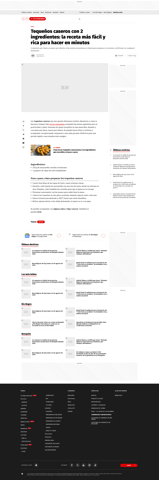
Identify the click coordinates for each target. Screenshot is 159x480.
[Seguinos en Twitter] (77, 465)
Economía (24, 412)
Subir (129, 465)
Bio (47, 398)
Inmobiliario (49, 440)
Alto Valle (71, 398)
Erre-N (24, 438)
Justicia (24, 405)
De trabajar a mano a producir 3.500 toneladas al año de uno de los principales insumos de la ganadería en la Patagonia (91, 353)
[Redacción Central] (33, 55)
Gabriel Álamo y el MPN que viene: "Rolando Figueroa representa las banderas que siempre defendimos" (91, 252)
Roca (42, 12)
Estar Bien (26, 445)
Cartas (48, 427)
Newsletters (27, 422)
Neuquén (36, 12)
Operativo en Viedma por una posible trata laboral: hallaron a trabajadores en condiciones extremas (91, 323)
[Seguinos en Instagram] (89, 465)
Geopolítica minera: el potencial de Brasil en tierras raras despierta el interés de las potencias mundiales (124, 195)
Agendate (26, 428)
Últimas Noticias (28, 396)
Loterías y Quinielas (98, 405)
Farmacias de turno (98, 408)
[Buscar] (27, 19)
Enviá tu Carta (51, 430)
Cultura (23, 435)
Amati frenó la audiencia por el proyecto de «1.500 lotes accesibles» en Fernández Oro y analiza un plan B (124, 185)
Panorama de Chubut (53, 421)
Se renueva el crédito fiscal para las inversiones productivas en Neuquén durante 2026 (124, 156)
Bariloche (48, 12)
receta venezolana (57, 124)
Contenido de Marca (52, 447)
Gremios (24, 402)
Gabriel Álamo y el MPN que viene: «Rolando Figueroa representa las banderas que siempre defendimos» (124, 166)
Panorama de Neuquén (54, 414)
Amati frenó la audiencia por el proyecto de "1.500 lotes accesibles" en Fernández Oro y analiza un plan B (91, 264)
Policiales (48, 434)
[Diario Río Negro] (79, 19)
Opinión (48, 408)
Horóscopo (50, 395)
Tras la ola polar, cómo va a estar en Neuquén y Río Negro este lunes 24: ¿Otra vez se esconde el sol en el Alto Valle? (48, 323)
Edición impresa (50, 450)
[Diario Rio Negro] (22, 476)
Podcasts (48, 437)
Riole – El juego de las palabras (102, 411)
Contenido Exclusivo (52, 443)
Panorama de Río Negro (54, 418)
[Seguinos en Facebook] (71, 465)
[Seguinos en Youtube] (83, 465)
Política (23, 399)
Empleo (93, 395)
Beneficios (118, 395)
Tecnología (50, 402)
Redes (32, 26)
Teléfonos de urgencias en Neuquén (100, 423)
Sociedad (24, 448)
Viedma (62, 12)
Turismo (23, 415)
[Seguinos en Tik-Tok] (95, 465)
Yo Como (49, 405)
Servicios (24, 418)
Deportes (24, 432)
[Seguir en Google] (23, 147)
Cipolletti (55, 12)
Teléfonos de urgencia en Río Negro (101, 418)
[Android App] (36, 465)
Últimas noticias (27, 12)
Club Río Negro (97, 12)
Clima (23, 451)
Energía (23, 408)
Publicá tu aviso (97, 398)
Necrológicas (108, 12)
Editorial (49, 411)
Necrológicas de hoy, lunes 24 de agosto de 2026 (47, 264)
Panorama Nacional (53, 424)
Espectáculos (26, 441)
